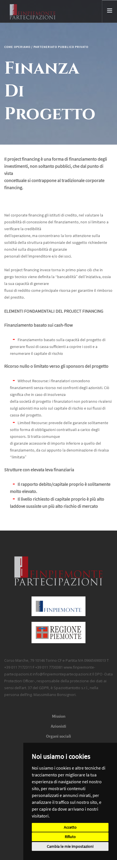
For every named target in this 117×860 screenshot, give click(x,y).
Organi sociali (58, 736)
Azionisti (58, 726)
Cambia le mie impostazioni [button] (70, 846)
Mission (58, 716)
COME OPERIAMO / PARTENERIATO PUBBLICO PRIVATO (46, 47)
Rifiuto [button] (70, 836)
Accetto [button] (70, 827)
